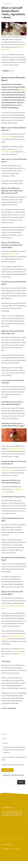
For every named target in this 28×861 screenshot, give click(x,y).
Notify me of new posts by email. (13, 765)
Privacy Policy (5, 849)
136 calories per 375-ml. (15, 449)
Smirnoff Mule (15, 651)
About (18, 813)
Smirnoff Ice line (13, 254)
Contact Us (7, 813)
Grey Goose (21, 654)
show (11, 71)
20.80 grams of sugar (7, 470)
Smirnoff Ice (22, 90)
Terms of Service (15, 849)
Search (21, 782)
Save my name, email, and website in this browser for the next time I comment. (14, 749)
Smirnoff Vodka (6, 137)
